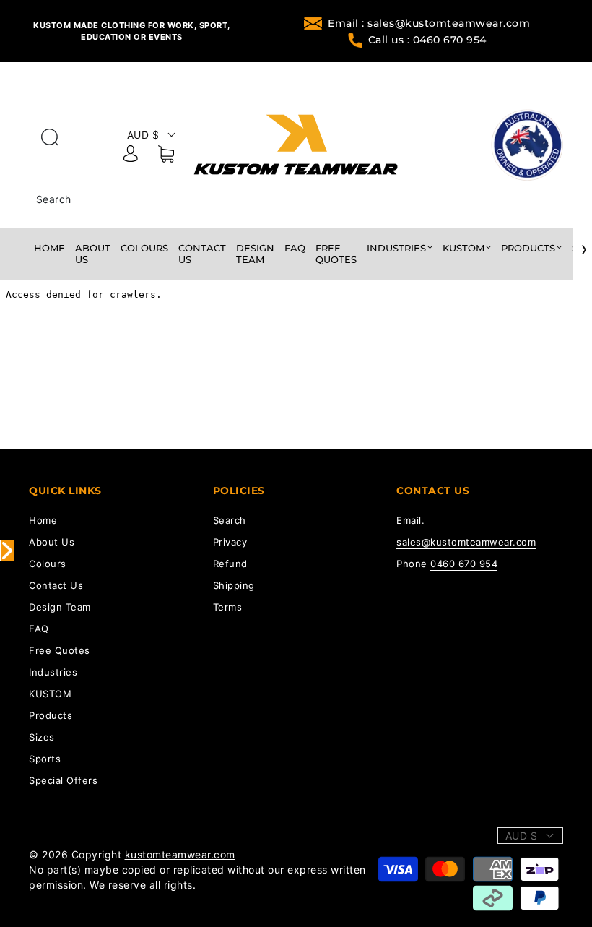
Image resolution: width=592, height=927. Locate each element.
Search (53, 199)
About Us (92, 253)
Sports (45, 758)
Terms (228, 607)
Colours (144, 248)
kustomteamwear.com (180, 854)
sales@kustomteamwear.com (466, 542)
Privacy (230, 542)
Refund (230, 563)
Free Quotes (336, 253)
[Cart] (166, 156)
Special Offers (63, 780)
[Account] (130, 156)
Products (528, 248)
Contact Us (202, 253)
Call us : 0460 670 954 (427, 39)
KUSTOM (463, 248)
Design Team (255, 253)
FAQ (294, 248)
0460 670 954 (463, 563)
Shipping (234, 585)
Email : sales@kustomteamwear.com (429, 23)
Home (49, 248)
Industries (396, 248)
